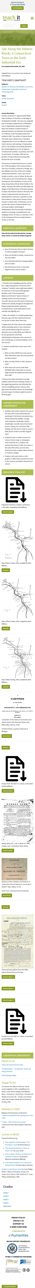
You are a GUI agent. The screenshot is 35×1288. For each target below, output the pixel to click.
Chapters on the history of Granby (13, 1169)
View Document (8, 512)
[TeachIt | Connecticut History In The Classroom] (11, 18)
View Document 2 (8, 988)
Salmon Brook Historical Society (12, 1065)
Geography (14, 89)
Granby (4, 98)
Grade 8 (4, 105)
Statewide (10, 98)
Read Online (7, 736)
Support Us (18, 1224)
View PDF (5, 747)
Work (11, 92)
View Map (6, 570)
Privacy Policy (18, 1217)
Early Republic (20, 87)
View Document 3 (8, 1000)
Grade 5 (5, 1199)
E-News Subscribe (18, 1227)
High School (7, 1206)
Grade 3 (5, 1193)
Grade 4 (5, 1196)
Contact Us (18, 1220)
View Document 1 (8, 977)
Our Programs (17, 8)
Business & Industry (8, 87)
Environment (6, 89)
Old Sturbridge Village (9, 1075)
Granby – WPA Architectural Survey (13, 1122)
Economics (29, 87)
